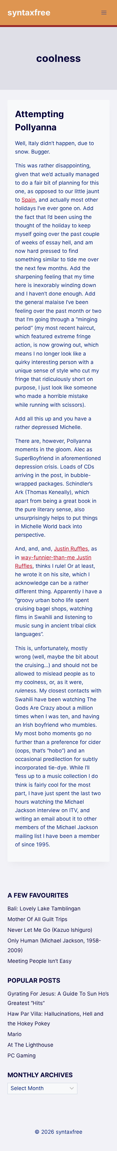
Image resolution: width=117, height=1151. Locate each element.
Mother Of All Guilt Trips (37, 919)
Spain (29, 200)
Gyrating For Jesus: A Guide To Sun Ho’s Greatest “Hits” (58, 999)
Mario (14, 1034)
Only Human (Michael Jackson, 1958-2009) (54, 945)
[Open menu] (104, 12)
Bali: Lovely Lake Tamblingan (43, 908)
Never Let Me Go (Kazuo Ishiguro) (49, 930)
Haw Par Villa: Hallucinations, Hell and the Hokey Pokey (55, 1019)
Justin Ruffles (71, 549)
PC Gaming (21, 1055)
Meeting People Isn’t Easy (39, 961)
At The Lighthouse (30, 1045)
